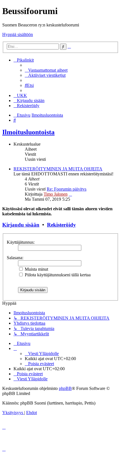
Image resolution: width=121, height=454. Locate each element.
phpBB (65, 388)
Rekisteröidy (61, 225)
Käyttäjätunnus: (21, 242)
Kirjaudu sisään (20, 225)
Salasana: (15, 257)
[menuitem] (46, 70)
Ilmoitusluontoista (28, 132)
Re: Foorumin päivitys (66, 189)
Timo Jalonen (56, 194)
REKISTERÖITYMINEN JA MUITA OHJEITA (58, 168)
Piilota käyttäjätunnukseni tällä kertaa (57, 274)
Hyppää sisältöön (17, 34)
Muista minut (36, 269)
